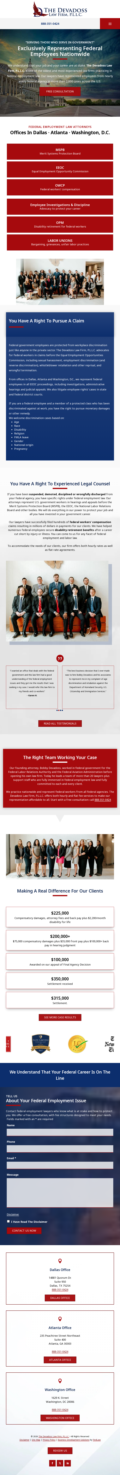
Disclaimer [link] (24, 1439)
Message (13, 1174)
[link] (60, 9)
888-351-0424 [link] (50, 24)
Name (11, 1125)
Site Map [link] (36, 1439)
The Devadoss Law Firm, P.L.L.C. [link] (53, 1436)
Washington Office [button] (60, 1418)
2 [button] (58, 710)
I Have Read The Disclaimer (29, 1222)
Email (11, 1158)
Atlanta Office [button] (60, 1360)
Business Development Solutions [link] (73, 1439)
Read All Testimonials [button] (60, 723)
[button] (110, 23)
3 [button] (60, 710)
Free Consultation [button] (60, 91)
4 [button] (62, 710)
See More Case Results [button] (60, 1017)
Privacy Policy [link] (49, 1439)
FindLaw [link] (97, 1439)
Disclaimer (13, 1214)
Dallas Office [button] (60, 1298)
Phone (11, 1141)
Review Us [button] (60, 1450)
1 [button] (57, 710)
